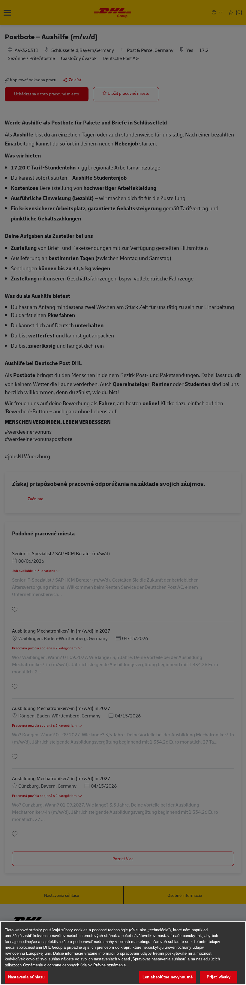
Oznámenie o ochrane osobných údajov (57, 965)
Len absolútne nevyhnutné (167, 977)
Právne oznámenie (109, 965)
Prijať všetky (219, 977)
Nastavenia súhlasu (26, 977)
